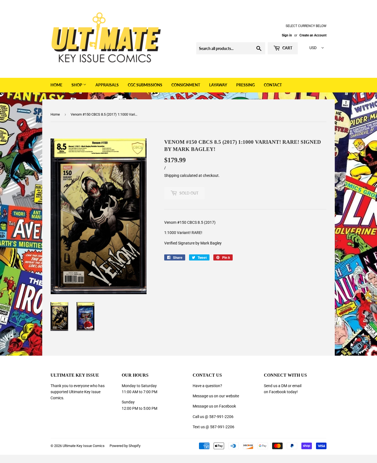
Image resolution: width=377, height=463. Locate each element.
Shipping (171, 175)
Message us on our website (216, 396)
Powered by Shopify (125, 446)
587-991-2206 (221, 416)
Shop (77, 85)
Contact (273, 85)
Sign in (287, 35)
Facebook (277, 392)
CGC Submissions (145, 85)
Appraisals (107, 85)
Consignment (185, 85)
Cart (287, 48)
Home (56, 85)
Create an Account (312, 35)
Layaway (218, 85)
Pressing (245, 85)
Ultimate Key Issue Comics (84, 446)
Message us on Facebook (214, 406)
